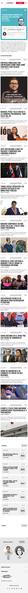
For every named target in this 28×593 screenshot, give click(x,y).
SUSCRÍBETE (20, 3)
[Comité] (10, 3)
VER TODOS (24, 445)
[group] (8, 553)
